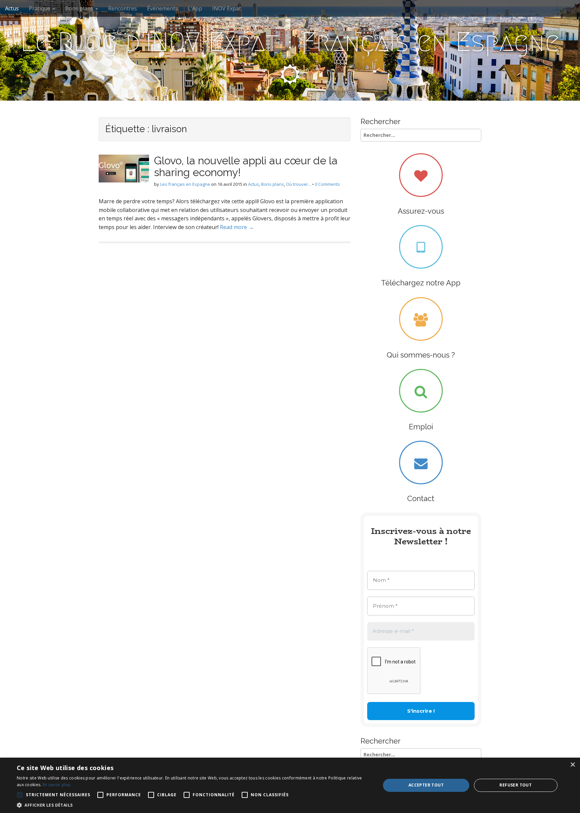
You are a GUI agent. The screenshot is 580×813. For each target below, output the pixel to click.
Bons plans (80, 8)
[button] (193, 805)
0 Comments (327, 184)
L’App (195, 8)
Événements (162, 8)
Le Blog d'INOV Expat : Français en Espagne (290, 42)
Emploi (421, 426)
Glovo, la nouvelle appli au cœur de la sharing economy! (246, 166)
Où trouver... (298, 184)
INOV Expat (226, 8)
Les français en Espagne (185, 184)
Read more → (237, 227)
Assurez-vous (421, 211)
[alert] (290, 785)
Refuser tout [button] (515, 785)
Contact (420, 498)
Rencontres (122, 8)
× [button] (572, 764)
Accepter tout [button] (426, 785)
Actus (12, 8)
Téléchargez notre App (421, 282)
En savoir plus (56, 785)
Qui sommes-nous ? (421, 354)
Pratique (40, 8)
